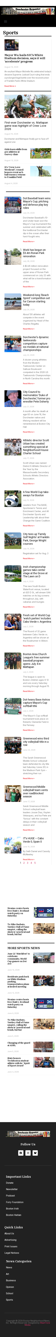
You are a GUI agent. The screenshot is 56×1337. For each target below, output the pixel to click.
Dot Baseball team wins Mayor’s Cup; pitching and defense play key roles (37, 203)
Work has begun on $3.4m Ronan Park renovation (34, 253)
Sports (9, 1299)
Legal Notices (11, 1252)
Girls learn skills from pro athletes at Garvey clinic (15, 152)
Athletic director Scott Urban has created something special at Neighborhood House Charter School (36, 447)
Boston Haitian (13, 1215)
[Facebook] (20, 1152)
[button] (5, 21)
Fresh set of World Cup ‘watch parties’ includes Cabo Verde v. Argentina (37, 618)
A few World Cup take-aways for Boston (36, 493)
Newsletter (12, 1189)
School (9, 1293)
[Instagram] (28, 1152)
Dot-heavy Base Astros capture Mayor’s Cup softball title (36, 703)
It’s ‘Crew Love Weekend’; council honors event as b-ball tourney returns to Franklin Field (14, 172)
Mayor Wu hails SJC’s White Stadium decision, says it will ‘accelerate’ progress (24, 58)
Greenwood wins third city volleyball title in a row (36, 741)
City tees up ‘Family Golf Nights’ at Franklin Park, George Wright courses (36, 538)
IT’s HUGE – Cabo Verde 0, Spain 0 (33, 840)
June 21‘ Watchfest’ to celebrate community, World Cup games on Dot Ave (18, 958)
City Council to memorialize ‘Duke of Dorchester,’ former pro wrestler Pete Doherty (36, 396)
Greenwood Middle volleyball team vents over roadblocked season (35, 791)
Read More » (10, 86)
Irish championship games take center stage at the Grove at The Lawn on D (35, 571)
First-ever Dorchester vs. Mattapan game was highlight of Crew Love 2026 (26, 126)
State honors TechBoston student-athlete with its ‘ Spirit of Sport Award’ (18, 1062)
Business (11, 1280)
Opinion (10, 1287)
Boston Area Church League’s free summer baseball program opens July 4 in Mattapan (36, 660)
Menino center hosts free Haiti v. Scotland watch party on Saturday (18, 912)
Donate (9, 1182)
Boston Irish (12, 1208)
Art (7, 1274)
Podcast (10, 1195)
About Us (9, 1233)
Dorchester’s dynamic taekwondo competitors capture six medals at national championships (36, 344)
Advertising (10, 1239)
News (9, 1267)
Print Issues (10, 1246)
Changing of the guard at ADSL (18, 1044)
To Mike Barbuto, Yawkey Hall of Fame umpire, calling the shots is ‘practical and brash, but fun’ (18, 929)
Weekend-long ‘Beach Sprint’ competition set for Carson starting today (36, 299)
